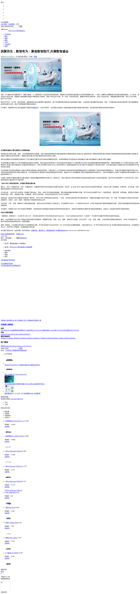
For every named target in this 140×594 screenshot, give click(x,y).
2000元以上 (27, 334)
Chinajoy (14, 346)
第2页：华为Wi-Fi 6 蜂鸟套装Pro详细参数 (18, 247)
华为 (5, 330)
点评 (6, 42)
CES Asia (26, 346)
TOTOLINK (60, 330)
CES (30, 346)
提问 (2, 571)
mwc (21, 346)
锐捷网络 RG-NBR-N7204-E (15, 436)
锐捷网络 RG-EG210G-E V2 (15, 421)
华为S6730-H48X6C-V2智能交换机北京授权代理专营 (22, 365)
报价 (6, 40)
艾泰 (54, 330)
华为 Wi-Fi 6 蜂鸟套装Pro (16, 31)
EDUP (72, 330)
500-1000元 (11, 334)
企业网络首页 (16, 265)
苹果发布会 (4, 346)
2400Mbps (30, 338)
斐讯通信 (67, 330)
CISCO (9, 330)
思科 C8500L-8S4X (12, 522)
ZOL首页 (4, 24)
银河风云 (31, 330)
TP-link (76, 330)
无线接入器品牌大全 (7, 320)
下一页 (4, 236)
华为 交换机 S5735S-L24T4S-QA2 (16, 374)
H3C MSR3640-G (11, 492)
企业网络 (11, 24)
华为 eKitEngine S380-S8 (14, 451)
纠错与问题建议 (6, 234)
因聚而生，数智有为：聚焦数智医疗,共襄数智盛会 (48, 230)
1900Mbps (36, 338)
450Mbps (67, 338)
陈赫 (35, 56)
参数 (6, 38)
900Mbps (55, 338)
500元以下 (4, 334)
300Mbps (72, 338)
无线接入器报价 (7, 324)
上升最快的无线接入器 (33, 320)
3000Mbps (23, 338)
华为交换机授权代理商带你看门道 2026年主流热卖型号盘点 (25, 384)
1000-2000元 (19, 334)
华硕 (47, 330)
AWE (10, 346)
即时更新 (12, 260)
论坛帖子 (8, 44)
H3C (2, 330)
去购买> (7, 426)
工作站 (7, 350)
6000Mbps (4, 338)
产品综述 (8, 34)
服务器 (16, 350)
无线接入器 (20, 234)
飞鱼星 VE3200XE (12, 553)
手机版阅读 (4, 260)
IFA (18, 346)
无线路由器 (23, 350)
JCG (35, 330)
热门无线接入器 (20, 320)
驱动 (35, 107)
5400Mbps (10, 338)
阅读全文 (24, 238)
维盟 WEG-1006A (11, 538)
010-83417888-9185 (17, 399)
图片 (6, 36)
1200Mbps (49, 338)
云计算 (12, 350)
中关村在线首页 (6, 265)
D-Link (51, 330)
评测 (6, 46)
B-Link (39, 330)
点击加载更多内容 (7, 263)
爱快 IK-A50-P (10, 507)
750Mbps (61, 338)
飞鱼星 (43, 330)
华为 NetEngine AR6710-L (14, 466)
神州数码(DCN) (22, 330)
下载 (83, 165)
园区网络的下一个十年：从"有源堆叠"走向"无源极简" (23, 393)
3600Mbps (17, 338)
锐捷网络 (14, 330)
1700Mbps (43, 338)
